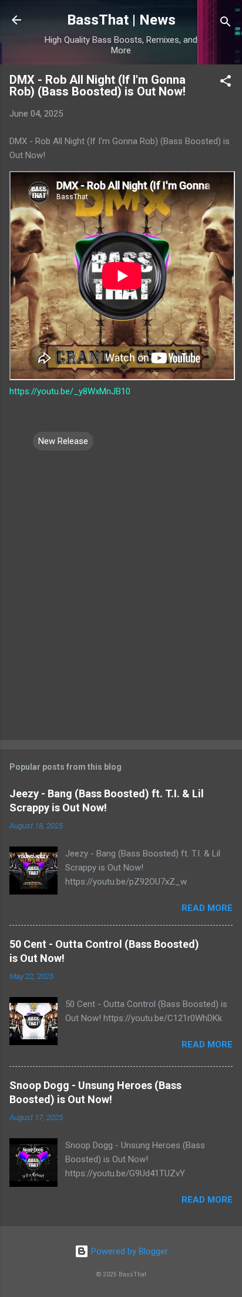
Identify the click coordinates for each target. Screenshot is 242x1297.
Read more (207, 908)
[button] (226, 83)
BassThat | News (121, 20)
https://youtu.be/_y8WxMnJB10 (69, 391)
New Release (63, 441)
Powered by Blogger (128, 1251)
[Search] (226, 24)
